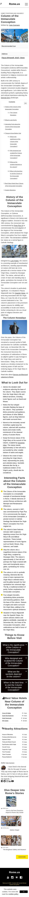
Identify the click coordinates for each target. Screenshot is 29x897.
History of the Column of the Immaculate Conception (13, 108)
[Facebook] (2, 781)
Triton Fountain (6, 754)
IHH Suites (5, 720)
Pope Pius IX (18, 225)
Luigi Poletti (14, 261)
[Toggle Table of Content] (24, 103)
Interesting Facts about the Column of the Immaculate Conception (12, 127)
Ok (23, 891)
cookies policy (13, 894)
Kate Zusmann (14, 25)
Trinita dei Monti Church (9, 742)
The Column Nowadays (13, 114)
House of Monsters (7, 734)
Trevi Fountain (6, 752)
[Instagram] (7, 781)
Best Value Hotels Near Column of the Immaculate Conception (14, 185)
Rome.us (14, 4)
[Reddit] (4, 781)
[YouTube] (12, 781)
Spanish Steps (20, 293)
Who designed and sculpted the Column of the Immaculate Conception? (16, 154)
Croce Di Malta (6, 713)
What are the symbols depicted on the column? (16, 164)
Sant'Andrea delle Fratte (9, 744)
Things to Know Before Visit (13, 133)
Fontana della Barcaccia (9, 737)
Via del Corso (6, 747)
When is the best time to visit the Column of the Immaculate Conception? (16, 175)
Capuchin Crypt (6, 749)
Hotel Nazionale (6, 718)
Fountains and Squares (14, 13)
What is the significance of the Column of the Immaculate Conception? (15, 141)
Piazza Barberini (7, 757)
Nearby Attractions (10, 190)
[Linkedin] (10, 781)
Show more (22, 857)
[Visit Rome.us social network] (8, 877)
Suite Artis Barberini (8, 715)
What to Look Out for (11, 120)
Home (3, 13)
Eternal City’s (5, 98)
